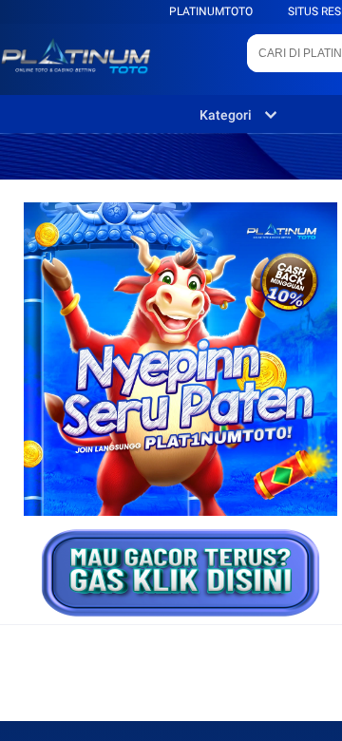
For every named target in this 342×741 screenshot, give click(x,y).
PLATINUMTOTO (211, 11)
